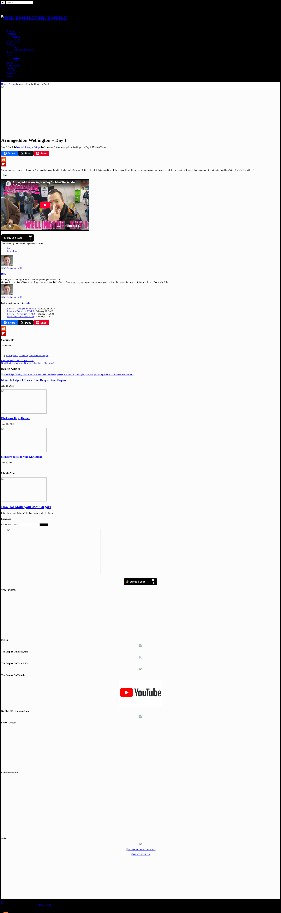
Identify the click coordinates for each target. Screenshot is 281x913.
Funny (10, 52)
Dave (3, 274)
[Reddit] (140, 159)
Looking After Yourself (23, 49)
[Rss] (2, 5)
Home (4, 84)
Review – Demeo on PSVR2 (20, 311)
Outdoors (11, 34)
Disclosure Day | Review (15, 418)
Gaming (16, 57)
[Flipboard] (140, 164)
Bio (8, 248)
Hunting (16, 39)
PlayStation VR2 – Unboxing (20, 316)
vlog (26, 355)
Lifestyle (11, 44)
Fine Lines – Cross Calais (17, 360)
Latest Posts (12, 251)
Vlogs (15, 47)
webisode (33, 355)
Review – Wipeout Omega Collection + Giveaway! (27, 363)
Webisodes (12, 68)
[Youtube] (7, 5)
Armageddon (12, 355)
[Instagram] (12, 268)
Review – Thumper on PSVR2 (21, 308)
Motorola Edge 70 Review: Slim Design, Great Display (33, 380)
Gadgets (16, 60)
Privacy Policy (46, 905)
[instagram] (9, 5)
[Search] (3, 2)
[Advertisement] (140, 615)
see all (26, 303)
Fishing (16, 36)
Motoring (11, 31)
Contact (10, 76)
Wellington (43, 355)
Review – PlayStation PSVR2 (21, 314)
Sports (10, 62)
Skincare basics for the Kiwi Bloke (21, 456)
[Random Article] (2, 81)
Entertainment (13, 65)
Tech (9, 55)
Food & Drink (13, 41)
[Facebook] (4, 5)
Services (11, 73)
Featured (13, 84)
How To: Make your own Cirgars (26, 507)
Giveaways (12, 70)
